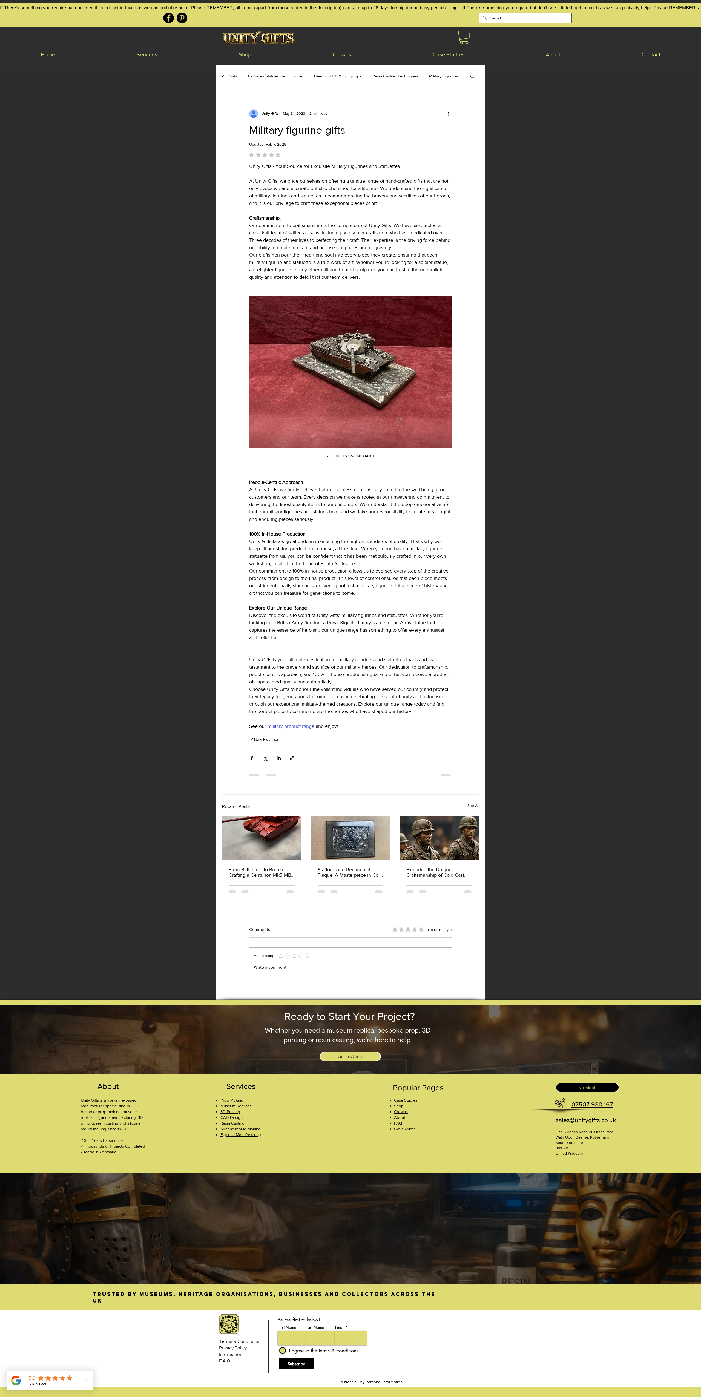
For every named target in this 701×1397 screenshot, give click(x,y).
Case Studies (405, 1100)
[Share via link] (292, 758)
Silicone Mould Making (240, 1128)
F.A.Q (224, 1360)
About (399, 1117)
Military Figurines (444, 76)
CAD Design (231, 1117)
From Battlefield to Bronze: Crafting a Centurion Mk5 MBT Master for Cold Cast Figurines (261, 872)
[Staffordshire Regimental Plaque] (350, 838)
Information (230, 1354)
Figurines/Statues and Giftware (275, 76)
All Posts (229, 76)
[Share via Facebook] (251, 758)
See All (473, 805)
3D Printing (230, 1111)
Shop (399, 1105)
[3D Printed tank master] (261, 838)
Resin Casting (232, 1123)
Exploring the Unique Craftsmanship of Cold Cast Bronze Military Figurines (435, 872)
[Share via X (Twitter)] (265, 758)
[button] (464, 37)
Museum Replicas (235, 1105)
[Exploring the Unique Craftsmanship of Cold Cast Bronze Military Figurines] (439, 838)
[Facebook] (168, 18)
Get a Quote (405, 1128)
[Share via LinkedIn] (278, 758)
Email (339, 1327)
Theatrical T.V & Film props (337, 76)
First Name (287, 1327)
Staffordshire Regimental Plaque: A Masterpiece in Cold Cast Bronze (350, 872)
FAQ (398, 1123)
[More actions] (448, 113)
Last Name (315, 1327)
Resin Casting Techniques (395, 76)
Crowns (401, 1111)
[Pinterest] (182, 18)
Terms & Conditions (239, 1341)
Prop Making (231, 1100)
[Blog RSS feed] (467, 1330)
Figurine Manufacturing (240, 1134)
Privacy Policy (233, 1347)
